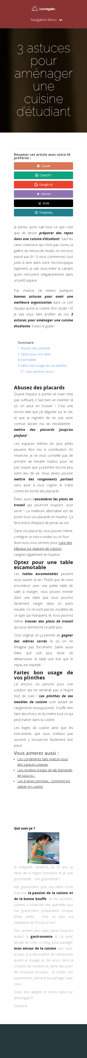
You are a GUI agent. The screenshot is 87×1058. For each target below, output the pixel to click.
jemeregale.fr (23, 998)
